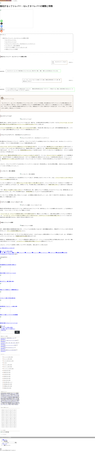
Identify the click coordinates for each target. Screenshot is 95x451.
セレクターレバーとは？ (11, 41)
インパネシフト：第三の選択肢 (12, 45)
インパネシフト (8, 252)
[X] (1, 23)
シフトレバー (29, 252)
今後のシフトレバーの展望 (11, 49)
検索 (17, 332)
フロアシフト (53, 252)
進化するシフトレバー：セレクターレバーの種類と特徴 (16, 38)
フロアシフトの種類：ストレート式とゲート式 (16, 47)
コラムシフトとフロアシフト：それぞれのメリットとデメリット (20, 43)
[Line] (1, 21)
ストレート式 (36, 252)
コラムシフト (22, 252)
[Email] (1, 28)
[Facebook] (1, 26)
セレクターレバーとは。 (11, 40)
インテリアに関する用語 (6, 251)
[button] (15, 254)
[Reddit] (1, 31)
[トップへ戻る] (1, 449)
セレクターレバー (44, 252)
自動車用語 (59, 252)
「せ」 (2, 252)
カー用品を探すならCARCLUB (7, 248)
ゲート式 (15, 252)
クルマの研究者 (3, 434)
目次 (1, 34)
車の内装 (65, 252)
